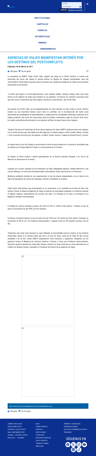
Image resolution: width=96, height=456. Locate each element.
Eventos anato (41, 432)
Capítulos (42, 24)
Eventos (42, 30)
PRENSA (42, 43)
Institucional (42, 18)
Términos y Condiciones (72, 424)
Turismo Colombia (42, 443)
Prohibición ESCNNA (70, 426)
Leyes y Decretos (41, 440)
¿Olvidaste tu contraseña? (75, 10)
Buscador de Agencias (43, 438)
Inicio (38, 424)
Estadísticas (42, 36)
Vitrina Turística (41, 426)
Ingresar (63, 10)
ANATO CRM (39, 446)
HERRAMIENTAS (48, 49)
